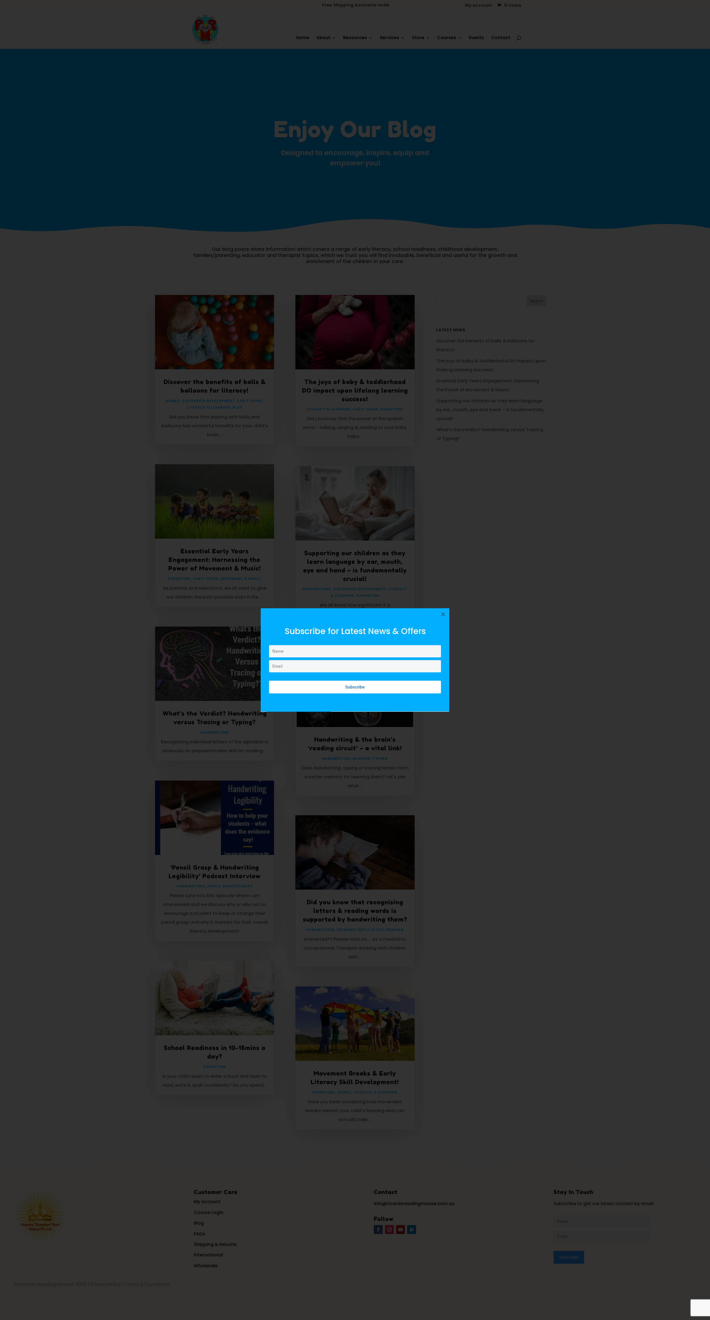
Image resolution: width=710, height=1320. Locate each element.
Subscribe (355, 687)
